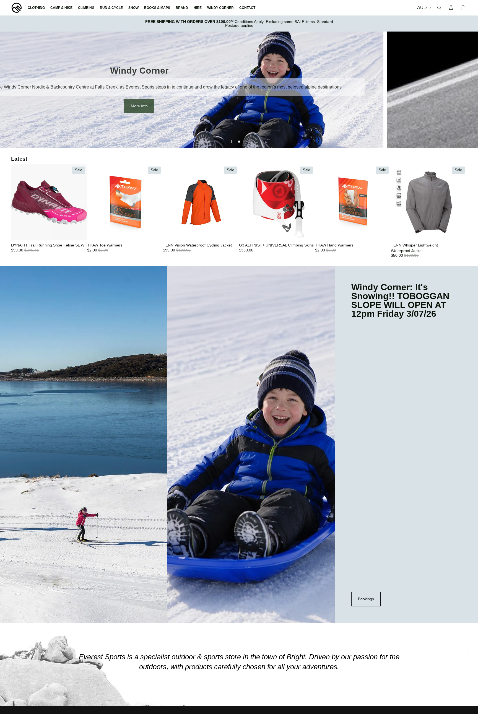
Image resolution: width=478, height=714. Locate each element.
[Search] (439, 8)
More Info (139, 106)
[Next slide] (469, 90)
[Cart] (463, 8)
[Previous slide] (8, 90)
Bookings (366, 599)
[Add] (155, 232)
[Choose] (79, 232)
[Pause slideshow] (230, 142)
